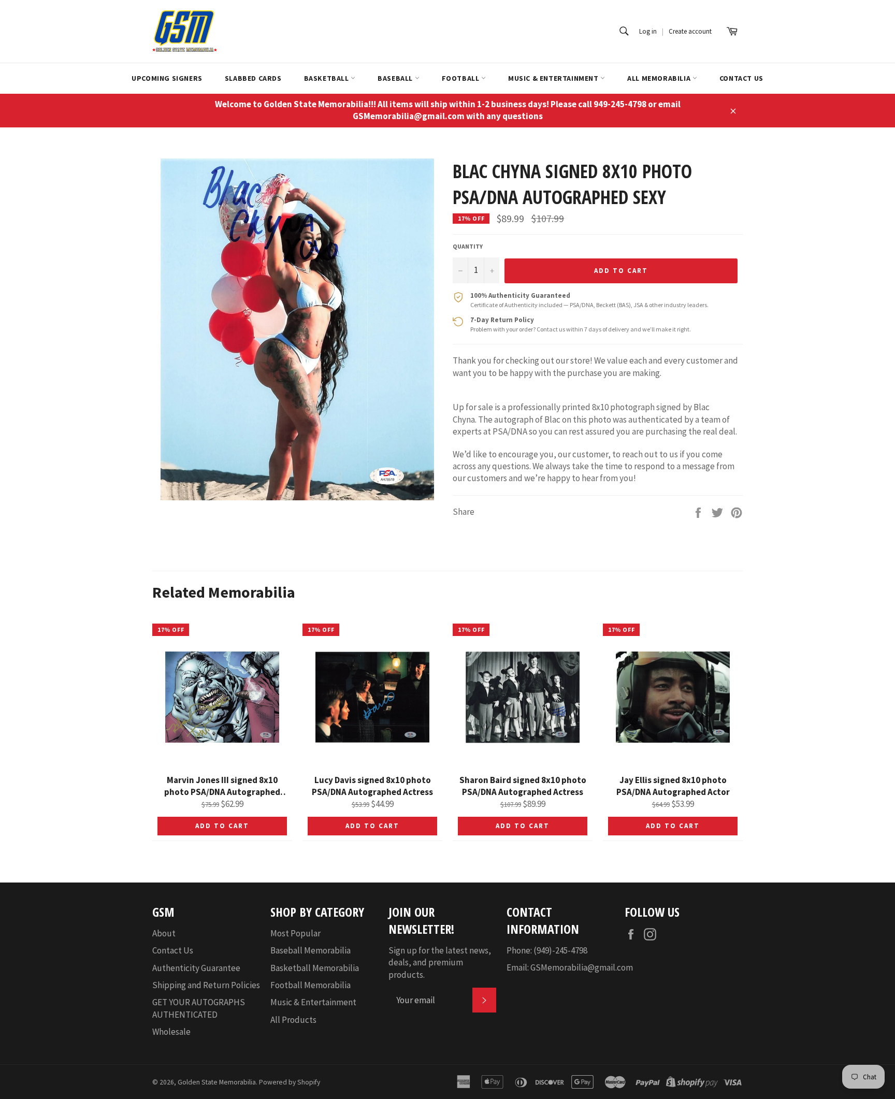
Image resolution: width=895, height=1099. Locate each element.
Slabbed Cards (253, 78)
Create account (690, 31)
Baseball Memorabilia (310, 950)
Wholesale (171, 1031)
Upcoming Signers (167, 78)
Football (461, 78)
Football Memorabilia (310, 985)
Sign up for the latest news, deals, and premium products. (439, 962)
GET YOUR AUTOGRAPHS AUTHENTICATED (198, 1008)
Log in (648, 31)
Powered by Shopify (289, 1082)
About (164, 933)
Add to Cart (222, 825)
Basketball (327, 78)
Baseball (396, 78)
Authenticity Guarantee (196, 968)
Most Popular (295, 933)
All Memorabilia (659, 78)
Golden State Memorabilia (217, 1082)
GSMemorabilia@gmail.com (581, 967)
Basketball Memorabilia (314, 968)
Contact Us (741, 78)
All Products (293, 1019)
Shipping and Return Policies (206, 985)
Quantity (468, 246)
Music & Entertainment (554, 78)
